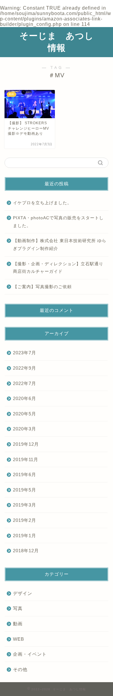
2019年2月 (24, 520)
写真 (18, 608)
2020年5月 (24, 413)
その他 (20, 669)
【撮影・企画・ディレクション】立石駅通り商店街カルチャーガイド (58, 268)
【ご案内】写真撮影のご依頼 (42, 287)
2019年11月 (25, 459)
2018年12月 (26, 550)
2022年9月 (24, 368)
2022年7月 (24, 383)
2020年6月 (24, 398)
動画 (18, 623)
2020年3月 (24, 428)
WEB (18, 639)
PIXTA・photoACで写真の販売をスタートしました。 (58, 222)
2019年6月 (24, 474)
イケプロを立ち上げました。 (42, 203)
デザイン (22, 593)
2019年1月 (24, 535)
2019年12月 (26, 444)
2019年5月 (24, 489)
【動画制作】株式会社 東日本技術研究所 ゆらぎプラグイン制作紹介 (59, 245)
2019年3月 (24, 504)
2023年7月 (24, 352)
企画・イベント (30, 654)
